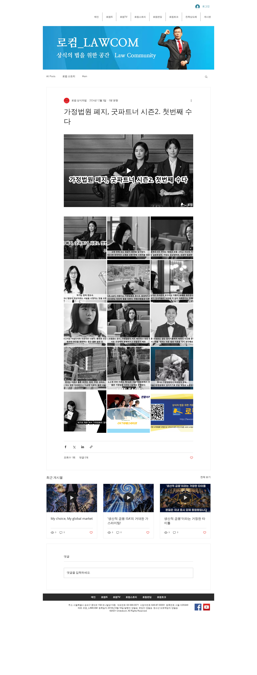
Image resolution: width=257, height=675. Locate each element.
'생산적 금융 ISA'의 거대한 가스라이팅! (128, 520)
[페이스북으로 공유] (65, 447)
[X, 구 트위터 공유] (74, 447)
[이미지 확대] (85, 237)
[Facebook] (198, 607)
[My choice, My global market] (72, 498)
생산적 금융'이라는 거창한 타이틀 (184, 520)
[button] (206, 76)
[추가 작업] (191, 100)
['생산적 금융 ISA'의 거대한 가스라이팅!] (128, 498)
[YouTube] (206, 607)
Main (84, 76)
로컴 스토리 (68, 76)
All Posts (50, 76)
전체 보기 (205, 477)
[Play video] (128, 170)
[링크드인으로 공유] (82, 447)
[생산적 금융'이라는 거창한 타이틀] (185, 498)
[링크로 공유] (91, 447)
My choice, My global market (72, 518)
